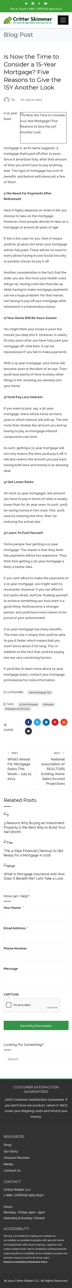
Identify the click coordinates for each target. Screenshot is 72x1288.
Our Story (11, 1151)
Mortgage (48, 704)
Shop (8, 1145)
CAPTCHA (11, 994)
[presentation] (32, 1005)
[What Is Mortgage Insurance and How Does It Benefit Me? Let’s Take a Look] (9, 866)
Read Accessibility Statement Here (25, 1262)
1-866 (30, 8)
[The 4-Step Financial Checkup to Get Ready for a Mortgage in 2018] (8, 842)
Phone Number (15, 948)
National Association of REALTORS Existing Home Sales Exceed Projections (53, 769)
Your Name (13, 908)
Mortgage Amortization (18, 709)
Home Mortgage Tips (40, 692)
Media (8, 1164)
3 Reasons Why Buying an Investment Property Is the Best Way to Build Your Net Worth (35, 827)
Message (11, 968)
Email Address (16, 928)
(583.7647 (55, 8)
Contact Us (12, 1170)
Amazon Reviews (17, 1157)
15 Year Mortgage (28, 704)
